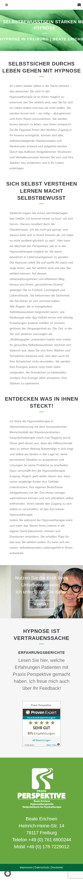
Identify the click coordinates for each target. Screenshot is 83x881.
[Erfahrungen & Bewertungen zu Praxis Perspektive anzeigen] (41, 745)
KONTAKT (41, 604)
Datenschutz (41, 867)
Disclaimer (57, 867)
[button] (7, 873)
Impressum (26, 867)
